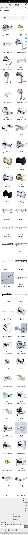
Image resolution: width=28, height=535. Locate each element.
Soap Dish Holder (7, 486)
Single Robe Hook (21, 319)
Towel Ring (21, 486)
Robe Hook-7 (21, 303)
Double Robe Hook (7, 35)
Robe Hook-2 (7, 219)
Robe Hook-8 (7, 319)
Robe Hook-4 (7, 236)
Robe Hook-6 (7, 269)
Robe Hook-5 (21, 236)
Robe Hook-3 (21, 219)
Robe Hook (7, 169)
